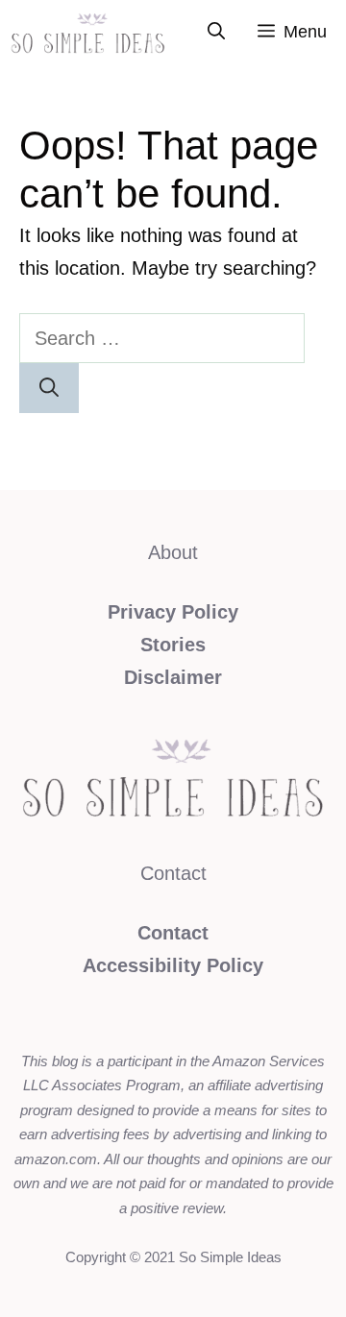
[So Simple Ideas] (88, 32)
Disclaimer (173, 677)
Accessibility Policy (173, 965)
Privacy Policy (173, 611)
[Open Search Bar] (216, 32)
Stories (173, 644)
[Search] (49, 388)
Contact (173, 932)
